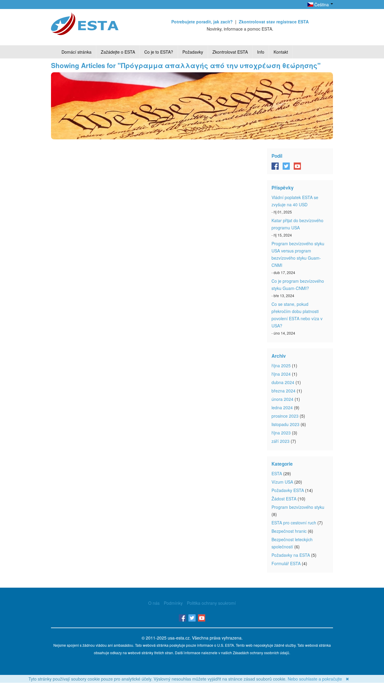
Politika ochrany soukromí (211, 603)
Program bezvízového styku (298, 507)
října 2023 (281, 433)
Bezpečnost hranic (289, 531)
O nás (154, 603)
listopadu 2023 (285, 424)
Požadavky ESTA (288, 490)
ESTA (277, 473)
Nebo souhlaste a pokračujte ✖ (318, 679)
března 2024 (284, 391)
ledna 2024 (282, 407)
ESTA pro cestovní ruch (294, 523)
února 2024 (282, 399)
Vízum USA (282, 482)
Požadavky (192, 52)
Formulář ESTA (286, 563)
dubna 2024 (283, 382)
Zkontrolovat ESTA (230, 52)
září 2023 (281, 441)
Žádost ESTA (284, 499)
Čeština (321, 4)
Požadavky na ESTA (291, 555)
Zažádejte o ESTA (118, 52)
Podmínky (173, 603)
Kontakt (281, 52)
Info (260, 52)
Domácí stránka (77, 52)
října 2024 (281, 374)
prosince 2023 (285, 416)
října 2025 (281, 365)
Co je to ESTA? (158, 52)
